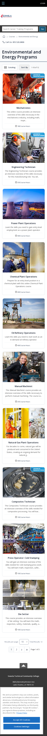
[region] (21, 710)
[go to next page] (21, 649)
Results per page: (11, 642)
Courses (12, 36)
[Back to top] (23, 678)
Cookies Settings (21, 726)
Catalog (11, 67)
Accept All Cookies (21, 720)
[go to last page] (27, 649)
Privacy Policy (21, 713)
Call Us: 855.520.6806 (13, 42)
